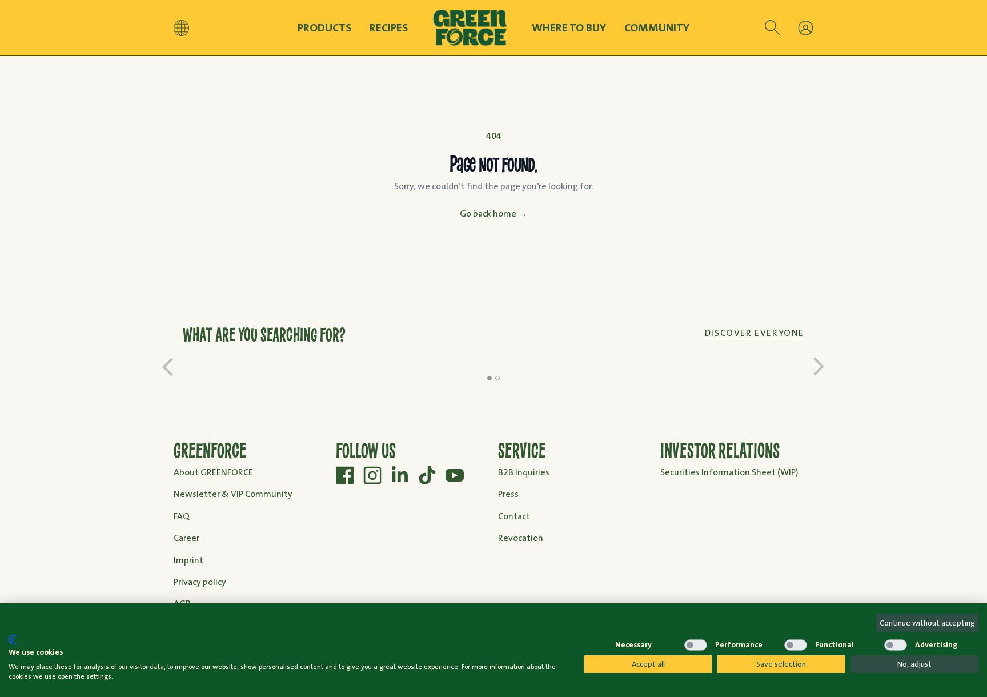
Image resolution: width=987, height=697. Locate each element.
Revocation (520, 538)
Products (324, 28)
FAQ (182, 516)
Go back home (493, 213)
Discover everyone (754, 332)
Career (186, 538)
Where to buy (569, 28)
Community (656, 28)
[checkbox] (595, 645)
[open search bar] (772, 27)
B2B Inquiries (523, 472)
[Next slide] (819, 366)
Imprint (188, 560)
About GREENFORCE (213, 472)
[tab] (489, 378)
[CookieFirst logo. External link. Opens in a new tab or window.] (13, 640)
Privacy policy (200, 582)
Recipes (389, 27)
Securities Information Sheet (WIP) (729, 472)
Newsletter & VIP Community (233, 494)
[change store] (181, 28)
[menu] (805, 28)
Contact (514, 516)
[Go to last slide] (168, 366)
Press (508, 494)
